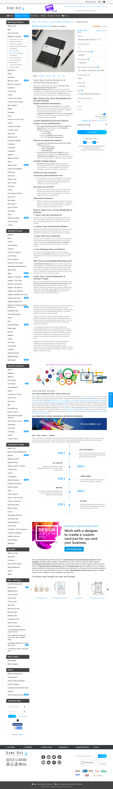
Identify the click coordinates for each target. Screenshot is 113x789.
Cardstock (11, 560)
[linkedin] (49, 762)
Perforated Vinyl (13, 504)
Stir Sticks (11, 342)
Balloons (11, 234)
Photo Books (12, 660)
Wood (10, 574)
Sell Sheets (11, 211)
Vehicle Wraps (12, 540)
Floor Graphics (13, 494)
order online (70, 411)
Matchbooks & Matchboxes (17, 266)
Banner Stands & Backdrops (17, 452)
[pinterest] (54, 762)
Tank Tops (11, 428)
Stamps (10, 339)
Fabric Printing (13, 487)
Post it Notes (12, 183)
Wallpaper (11, 543)
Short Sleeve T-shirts (18, 421)
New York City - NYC (56, 400)
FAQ (63, 76)
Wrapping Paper (13, 356)
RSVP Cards (11, 204)
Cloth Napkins (12, 245)
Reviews (48, 76)
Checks (10, 242)
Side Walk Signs (13, 519)
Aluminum (11, 556)
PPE (9, 405)
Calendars (11, 88)
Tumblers (11, 349)
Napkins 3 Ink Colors (15, 284)
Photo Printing (13, 508)
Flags (9, 490)
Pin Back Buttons (18, 325)
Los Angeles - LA (68, 400)
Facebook (18, 724)
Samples (10, 691)
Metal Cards (12, 26)
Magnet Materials (14, 567)
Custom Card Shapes (15, 98)
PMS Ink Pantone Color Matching (87, 67)
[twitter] (54, 757)
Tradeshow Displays (14, 533)
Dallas (96, 400)
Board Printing (13, 462)
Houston (91, 400)
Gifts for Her (12, 598)
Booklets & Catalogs (18, 36)
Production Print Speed (84, 51)
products (81, 409)
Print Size (80, 36)
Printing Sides (81, 83)
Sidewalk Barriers (14, 522)
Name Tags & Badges (15, 168)
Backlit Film (12, 448)
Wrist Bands (18, 360)
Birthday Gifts (12, 615)
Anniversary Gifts (14, 608)
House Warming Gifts (15, 584)
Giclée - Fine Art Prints (15, 497)
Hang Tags (11, 133)
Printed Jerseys (13, 408)
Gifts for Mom (12, 594)
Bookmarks (11, 70)
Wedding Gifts (12, 591)
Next (108, 589)
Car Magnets (12, 476)
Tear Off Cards (13, 221)
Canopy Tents (12, 469)
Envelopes (11, 112)
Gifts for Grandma (14, 626)
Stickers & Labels (18, 218)
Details (35, 76)
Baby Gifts (11, 605)
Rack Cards (11, 197)
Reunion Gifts (12, 612)
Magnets (11, 154)
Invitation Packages (14, 140)
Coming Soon (12, 677)
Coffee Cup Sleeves (14, 252)
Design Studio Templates (16, 681)
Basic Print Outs (13, 33)
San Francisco (83, 400)
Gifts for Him (12, 601)
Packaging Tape (13, 311)
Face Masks (18, 384)
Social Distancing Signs (18, 695)
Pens (9, 321)
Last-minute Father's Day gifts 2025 (18, 650)
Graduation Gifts (13, 619)
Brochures (11, 77)
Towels (10, 435)
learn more (66, 405)
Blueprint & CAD (13, 459)
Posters (10, 190)
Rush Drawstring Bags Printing (15, 416)
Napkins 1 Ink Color (18, 277)
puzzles (10, 332)
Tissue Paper (12, 346)
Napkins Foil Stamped (15, 291)
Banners (18, 455)
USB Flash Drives (13, 353)
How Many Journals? (83, 44)
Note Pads (11, 176)
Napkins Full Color (18, 298)
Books (10, 73)
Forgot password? (23, 716)
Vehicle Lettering (13, 536)
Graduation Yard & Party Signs (18, 688)
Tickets (10, 225)
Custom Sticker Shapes (15, 102)
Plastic (10, 571)
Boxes (10, 238)
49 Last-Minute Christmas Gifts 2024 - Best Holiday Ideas (16, 637)
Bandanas (11, 373)
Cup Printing (12, 256)
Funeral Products (13, 684)
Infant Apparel (13, 387)
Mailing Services (13, 158)
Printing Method (82, 59)
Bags (9, 29)
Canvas (10, 473)
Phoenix (40, 402)
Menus (10, 161)
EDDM (10, 109)
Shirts (10, 214)
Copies (10, 95)
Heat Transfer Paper (14, 564)
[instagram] (49, 757)
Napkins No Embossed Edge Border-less (18, 306)
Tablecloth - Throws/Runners (18, 529)
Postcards (11, 186)
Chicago (76, 400)
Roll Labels (11, 200)
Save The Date (12, 207)
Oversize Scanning (14, 501)
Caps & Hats (12, 380)
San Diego (65, 402)
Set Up (79, 106)
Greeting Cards (13, 130)
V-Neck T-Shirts (13, 438)
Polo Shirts (11, 401)
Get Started (92, 132)
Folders (10, 123)
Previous (31, 589)
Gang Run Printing (14, 126)
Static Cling (12, 526)
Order (34, 396)
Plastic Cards (12, 179)
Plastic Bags (12, 328)
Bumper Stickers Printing (16, 466)
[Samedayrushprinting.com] (15, 8)
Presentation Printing (15, 193)
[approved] (97, 775)
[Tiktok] (59, 757)
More (54, 76)
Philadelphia (47, 402)
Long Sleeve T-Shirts (15, 394)
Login (13, 716)
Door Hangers (12, 105)
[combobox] (92, 40)
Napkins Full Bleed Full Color (18, 294)
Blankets (10, 377)
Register (21, 734)
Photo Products (13, 664)
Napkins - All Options (15, 287)
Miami (53, 402)
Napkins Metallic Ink (15, 301)
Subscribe (102, 756)
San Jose (59, 402)
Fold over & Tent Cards (15, 119)
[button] (25, 711)
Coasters (11, 249)
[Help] (92, 51)
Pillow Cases (12, 398)
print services (71, 409)
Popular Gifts (18, 587)
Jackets (10, 391)
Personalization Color (83, 75)
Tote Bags (18, 431)
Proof (79, 90)
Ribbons (10, 335)
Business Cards (18, 80)
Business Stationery (14, 84)
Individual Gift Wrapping (84, 98)
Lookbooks (11, 151)
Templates (41, 76)
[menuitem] (10, 16)
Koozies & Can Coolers (15, 263)
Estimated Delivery (82, 125)
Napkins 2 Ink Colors (15, 280)
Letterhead (11, 147)
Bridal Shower (12, 622)
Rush (58, 76)
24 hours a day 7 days (87, 396)
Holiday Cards (12, 137)
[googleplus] (77, 771)
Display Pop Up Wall (14, 483)
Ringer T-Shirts (13, 412)
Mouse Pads (12, 270)
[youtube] (43, 762)
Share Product (102, 30)
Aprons (10, 369)
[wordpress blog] (59, 762)
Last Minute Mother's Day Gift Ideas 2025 (18, 644)
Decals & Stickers (18, 480)
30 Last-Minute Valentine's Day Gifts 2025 (17, 631)
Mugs (18, 273)
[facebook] (43, 757)
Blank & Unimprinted (15, 674)
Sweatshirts (12, 424)
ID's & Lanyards (13, 259)
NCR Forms (11, 172)
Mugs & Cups (18, 165)
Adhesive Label (13, 553)
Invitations (11, 144)
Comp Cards (12, 91)
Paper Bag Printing (14, 314)
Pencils (10, 318)
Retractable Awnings (15, 515)
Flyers (10, 116)
